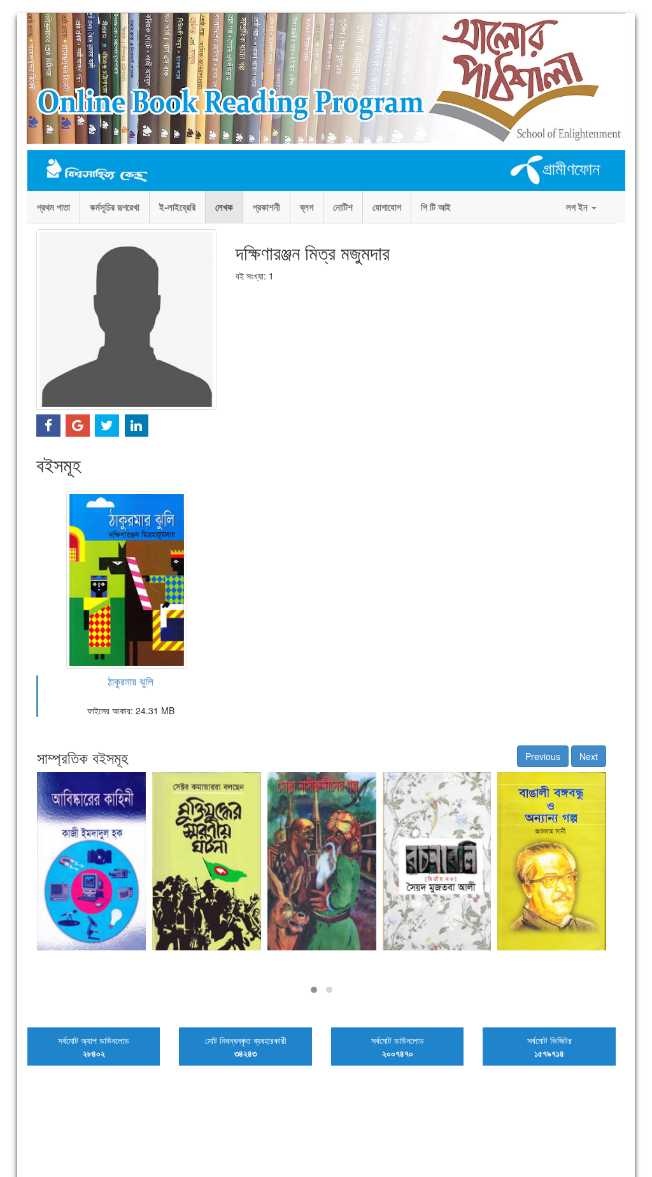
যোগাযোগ (386, 207)
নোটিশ (343, 207)
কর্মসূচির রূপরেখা (114, 207)
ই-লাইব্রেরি (177, 207)
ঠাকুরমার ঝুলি (130, 681)
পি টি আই (436, 207)
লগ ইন (578, 207)
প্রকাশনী (266, 207)
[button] (314, 989)
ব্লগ (306, 207)
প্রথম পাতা (53, 207)
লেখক (224, 207)
